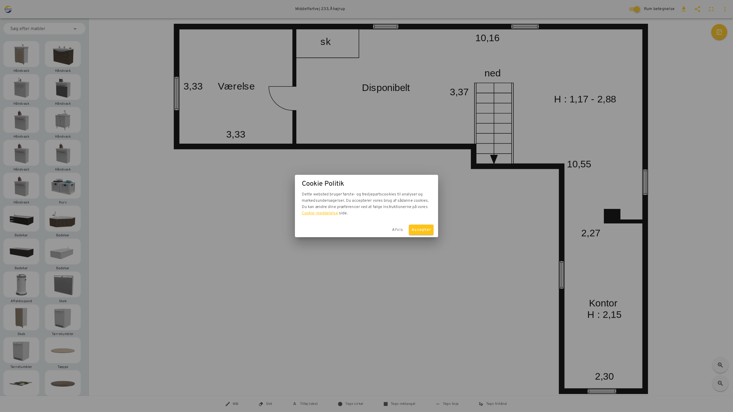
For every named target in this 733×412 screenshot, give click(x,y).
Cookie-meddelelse (320, 213)
